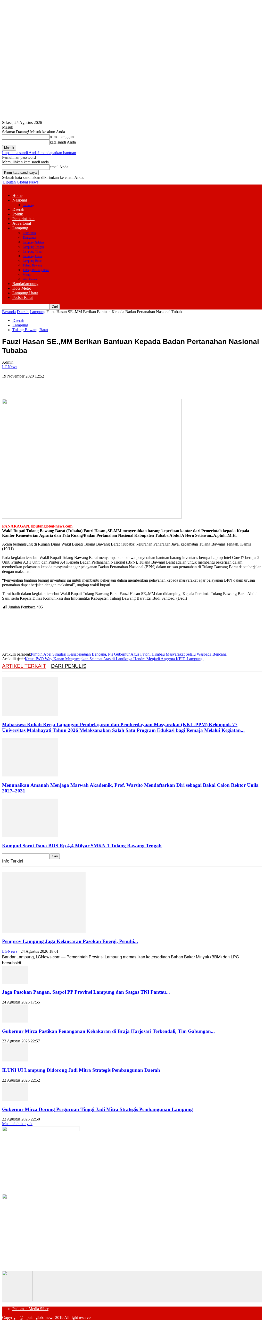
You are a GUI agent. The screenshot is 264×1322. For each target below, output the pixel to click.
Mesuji (27, 275)
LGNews (9, 367)
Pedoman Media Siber (30, 1309)
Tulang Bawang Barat (36, 270)
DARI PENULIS (68, 666)
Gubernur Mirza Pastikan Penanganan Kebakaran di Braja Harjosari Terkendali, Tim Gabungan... (108, 1031)
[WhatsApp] (66, 384)
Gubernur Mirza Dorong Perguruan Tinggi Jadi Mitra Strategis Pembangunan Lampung (97, 1109)
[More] (85, 384)
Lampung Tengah (33, 247)
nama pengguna (63, 137)
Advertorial (21, 223)
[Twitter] (29, 384)
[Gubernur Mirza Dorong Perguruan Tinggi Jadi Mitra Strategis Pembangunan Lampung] (15, 1099)
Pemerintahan (23, 218)
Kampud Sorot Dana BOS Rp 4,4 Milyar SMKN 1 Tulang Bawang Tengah (82, 845)
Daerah (18, 209)
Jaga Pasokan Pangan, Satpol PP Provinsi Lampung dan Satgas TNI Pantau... (86, 992)
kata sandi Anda (63, 142)
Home (17, 195)
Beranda (9, 311)
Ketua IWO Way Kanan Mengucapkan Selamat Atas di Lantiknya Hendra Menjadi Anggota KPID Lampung (114, 659)
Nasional (19, 200)
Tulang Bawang (32, 265)
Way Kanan (30, 279)
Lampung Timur (33, 251)
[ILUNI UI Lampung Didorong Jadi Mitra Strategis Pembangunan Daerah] (15, 1060)
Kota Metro (21, 288)
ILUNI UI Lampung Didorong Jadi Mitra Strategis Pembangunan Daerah (81, 1070)
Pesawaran (29, 233)
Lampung (28, 205)
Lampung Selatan (33, 242)
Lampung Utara (32, 256)
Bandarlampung (25, 283)
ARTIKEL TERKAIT (24, 666)
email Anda (59, 167)
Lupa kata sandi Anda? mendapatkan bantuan (39, 152)
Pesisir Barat (22, 297)
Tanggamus (30, 237)
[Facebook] (10, 384)
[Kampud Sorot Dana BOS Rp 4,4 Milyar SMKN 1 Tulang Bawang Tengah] (30, 836)
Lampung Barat (32, 261)
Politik (17, 214)
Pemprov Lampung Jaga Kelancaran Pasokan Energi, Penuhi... (70, 941)
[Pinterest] (47, 384)
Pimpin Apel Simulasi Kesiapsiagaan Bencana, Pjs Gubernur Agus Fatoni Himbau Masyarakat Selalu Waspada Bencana (129, 654)
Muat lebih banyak (17, 1124)
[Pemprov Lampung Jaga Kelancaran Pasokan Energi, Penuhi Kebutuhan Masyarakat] (44, 931)
